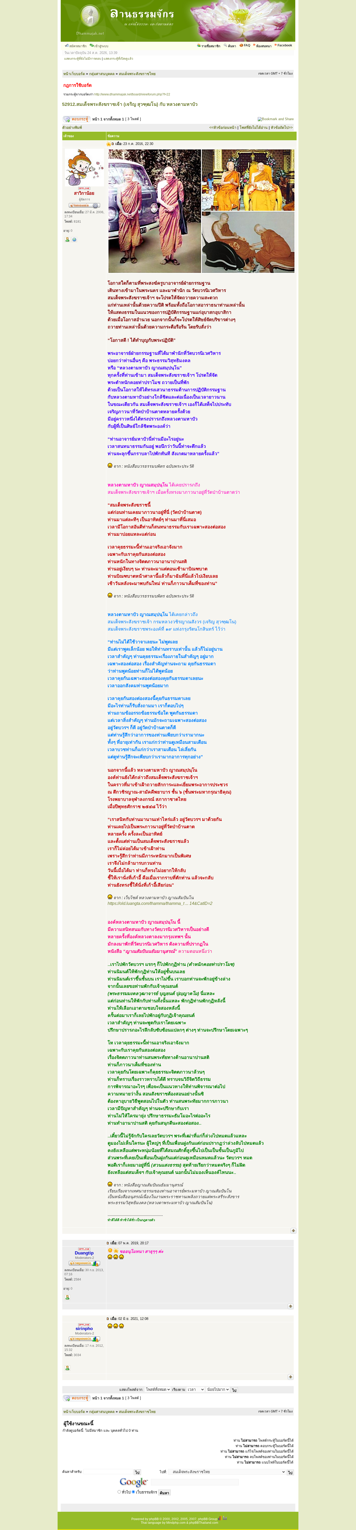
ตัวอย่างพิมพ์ (72, 127)
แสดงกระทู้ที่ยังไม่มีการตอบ (82, 58)
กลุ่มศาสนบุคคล (102, 74)
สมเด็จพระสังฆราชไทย (137, 74)
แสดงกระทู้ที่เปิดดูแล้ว (118, 58)
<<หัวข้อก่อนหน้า (222, 127)
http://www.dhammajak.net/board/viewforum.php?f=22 (132, 94)
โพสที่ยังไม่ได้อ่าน (254, 127)
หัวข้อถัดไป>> (282, 127)
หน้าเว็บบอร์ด (74, 74)
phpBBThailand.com (203, 1523)
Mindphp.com (176, 1523)
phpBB (154, 1519)
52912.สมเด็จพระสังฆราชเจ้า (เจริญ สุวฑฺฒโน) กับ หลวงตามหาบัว (130, 104)
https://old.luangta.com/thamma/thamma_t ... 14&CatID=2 (160, 903)
